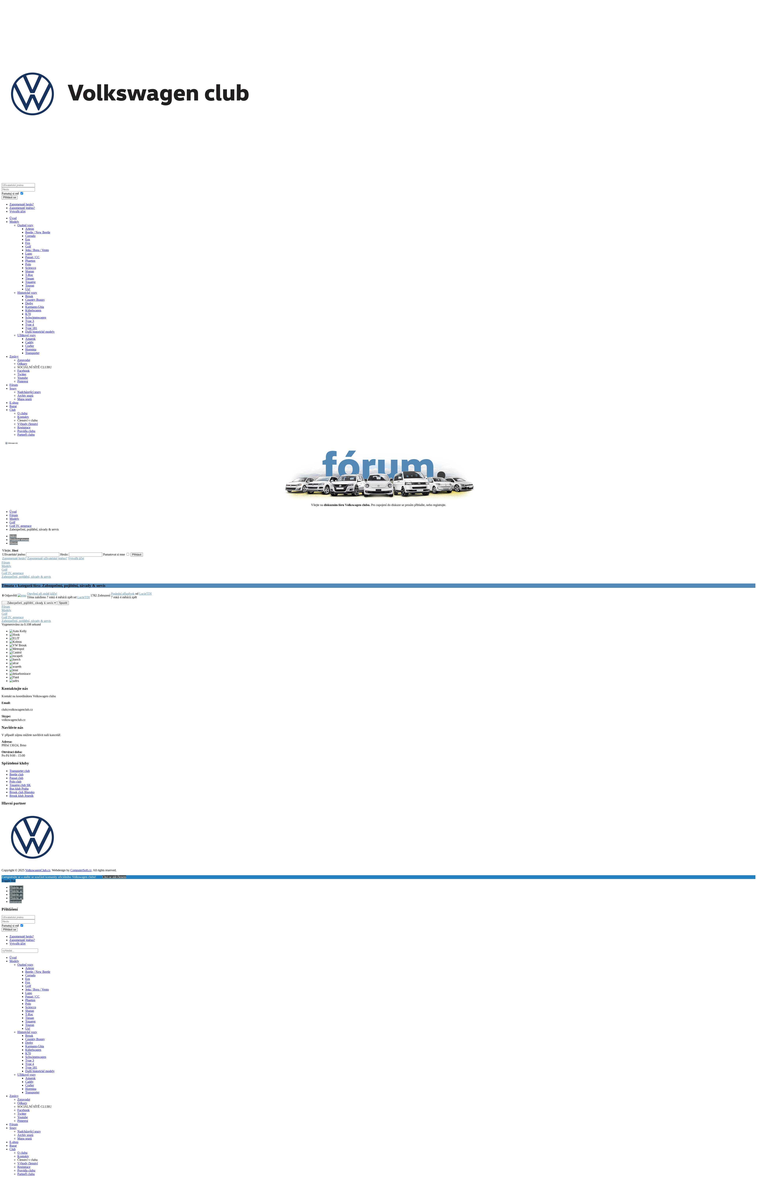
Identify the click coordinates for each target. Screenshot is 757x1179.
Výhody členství (27, 424)
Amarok (30, 338)
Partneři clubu (26, 434)
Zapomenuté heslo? (21, 204)
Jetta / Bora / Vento (37, 250)
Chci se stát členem (114, 877)
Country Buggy (35, 299)
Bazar (13, 406)
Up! (27, 289)
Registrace (23, 427)
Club (12, 409)
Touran (29, 285)
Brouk (29, 296)
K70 (28, 314)
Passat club (16, 778)
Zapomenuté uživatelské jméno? (47, 558)
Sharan (29, 271)
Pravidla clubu (26, 431)
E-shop (13, 402)
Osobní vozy (25, 225)
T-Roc (29, 275)
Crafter (29, 346)
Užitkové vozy (26, 335)
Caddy (29, 342)
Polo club (15, 781)
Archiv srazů (25, 395)
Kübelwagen (33, 310)
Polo (28, 264)
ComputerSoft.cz (80, 870)
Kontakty (23, 416)
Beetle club (16, 774)
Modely (14, 221)
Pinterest (22, 381)
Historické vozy (27, 292)
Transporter (32, 353)
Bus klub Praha (19, 788)
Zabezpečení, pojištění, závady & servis (26, 576)
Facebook (23, 370)
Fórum (13, 385)
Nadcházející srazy (29, 392)
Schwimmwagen (35, 317)
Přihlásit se (9, 197)
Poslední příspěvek (122, 593)
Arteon (29, 228)
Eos (27, 239)
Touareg (30, 282)
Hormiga (30, 349)
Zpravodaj (23, 360)
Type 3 (29, 321)
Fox (27, 243)
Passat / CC (32, 257)
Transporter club (19, 771)
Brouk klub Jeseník (21, 795)
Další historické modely (40, 331)
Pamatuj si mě (10, 193)
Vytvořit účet (17, 211)
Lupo (28, 253)
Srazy (13, 388)
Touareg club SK (20, 785)
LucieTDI (83, 597)
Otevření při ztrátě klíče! (42, 593)
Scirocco (30, 267)
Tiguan (29, 278)
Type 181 (31, 328)
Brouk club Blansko (21, 792)
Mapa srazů (24, 399)
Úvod (13, 218)
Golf (28, 246)
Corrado (30, 236)
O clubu (22, 413)
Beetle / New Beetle (37, 232)
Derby (29, 303)
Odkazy (22, 363)
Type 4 (29, 324)
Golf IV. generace (20, 526)
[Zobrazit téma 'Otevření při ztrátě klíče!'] (22, 595)
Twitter (21, 374)
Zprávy (14, 356)
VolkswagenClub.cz (37, 870)
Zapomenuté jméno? (22, 208)
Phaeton (30, 260)
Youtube (22, 377)
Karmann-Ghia (34, 306)
